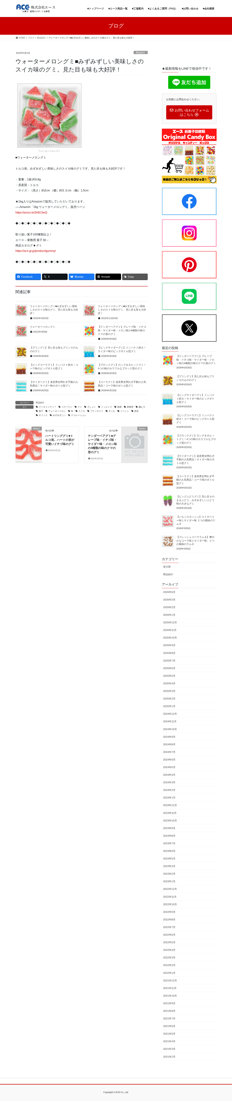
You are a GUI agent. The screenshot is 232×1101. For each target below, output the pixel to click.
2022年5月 (169, 942)
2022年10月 (170, 904)
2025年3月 (169, 691)
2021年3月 (169, 1048)
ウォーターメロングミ (42, 326)
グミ (80, 407)
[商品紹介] (29, 439)
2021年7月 (169, 1018)
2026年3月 (169, 599)
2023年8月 (169, 835)
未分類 (167, 566)
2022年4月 (169, 949)
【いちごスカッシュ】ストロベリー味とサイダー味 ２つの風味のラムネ (195, 520)
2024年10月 (170, 729)
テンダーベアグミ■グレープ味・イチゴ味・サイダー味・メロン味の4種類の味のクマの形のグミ (102, 444)
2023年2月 (169, 873)
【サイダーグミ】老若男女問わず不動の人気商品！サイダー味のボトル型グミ (195, 459)
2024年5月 (169, 767)
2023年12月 (170, 805)
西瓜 (136, 411)
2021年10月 (170, 995)
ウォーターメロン (57, 411)
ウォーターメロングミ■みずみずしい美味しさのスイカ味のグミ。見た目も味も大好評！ (54, 310)
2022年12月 (170, 888)
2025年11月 (170, 630)
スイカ (81, 411)
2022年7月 (169, 927)
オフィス (43, 415)
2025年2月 (169, 698)
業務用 (130, 407)
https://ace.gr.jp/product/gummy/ (35, 250)
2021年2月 (169, 1056)
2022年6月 (169, 934)
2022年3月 (169, 957)
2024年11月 (170, 721)
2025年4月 (169, 683)
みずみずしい (59, 415)
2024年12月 (170, 713)
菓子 (41, 411)
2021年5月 (169, 1033)
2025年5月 (169, 675)
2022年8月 (169, 919)
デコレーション (78, 415)
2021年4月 (169, 1041)
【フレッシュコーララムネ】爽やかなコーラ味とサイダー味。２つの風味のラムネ (195, 541)
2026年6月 (169, 592)
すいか (112, 411)
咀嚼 (119, 407)
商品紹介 (140, 52)
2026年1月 (169, 614)
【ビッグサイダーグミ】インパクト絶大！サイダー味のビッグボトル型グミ (195, 398)
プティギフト (96, 411)
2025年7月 (169, 660)
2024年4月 (169, 774)
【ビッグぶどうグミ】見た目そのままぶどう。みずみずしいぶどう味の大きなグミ (195, 500)
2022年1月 (169, 972)
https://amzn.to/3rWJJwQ (31, 212)
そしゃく (91, 407)
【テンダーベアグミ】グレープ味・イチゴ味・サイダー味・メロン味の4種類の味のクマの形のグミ (122, 330)
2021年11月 (170, 988)
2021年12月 (170, 980)
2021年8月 (169, 1010)
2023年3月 (169, 866)
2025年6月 (169, 668)
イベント (124, 411)
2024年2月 (169, 790)
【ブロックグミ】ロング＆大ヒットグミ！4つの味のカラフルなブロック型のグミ (196, 439)
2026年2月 (169, 607)
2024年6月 (169, 759)
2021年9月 (169, 1003)
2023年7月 (169, 843)
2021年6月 (169, 1026)
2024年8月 (169, 744)
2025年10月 (170, 637)
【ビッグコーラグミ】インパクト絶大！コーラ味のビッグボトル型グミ (195, 419)
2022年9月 (169, 911)
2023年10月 (170, 820)
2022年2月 (169, 965)
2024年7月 (169, 752)
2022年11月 (170, 896)
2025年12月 (170, 622)
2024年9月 (169, 736)
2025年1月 (169, 706)
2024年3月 (169, 782)
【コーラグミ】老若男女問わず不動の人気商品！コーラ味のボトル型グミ (195, 480)
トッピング (106, 407)
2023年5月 (169, 858)
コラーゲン (66, 407)
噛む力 (142, 407)
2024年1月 (169, 797)
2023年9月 (169, 828)
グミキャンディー (47, 407)
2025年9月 (169, 645)
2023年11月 (170, 813)
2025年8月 (169, 653)
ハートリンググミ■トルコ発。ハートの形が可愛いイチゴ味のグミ (59, 439)
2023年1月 (169, 881)
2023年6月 (169, 850)
